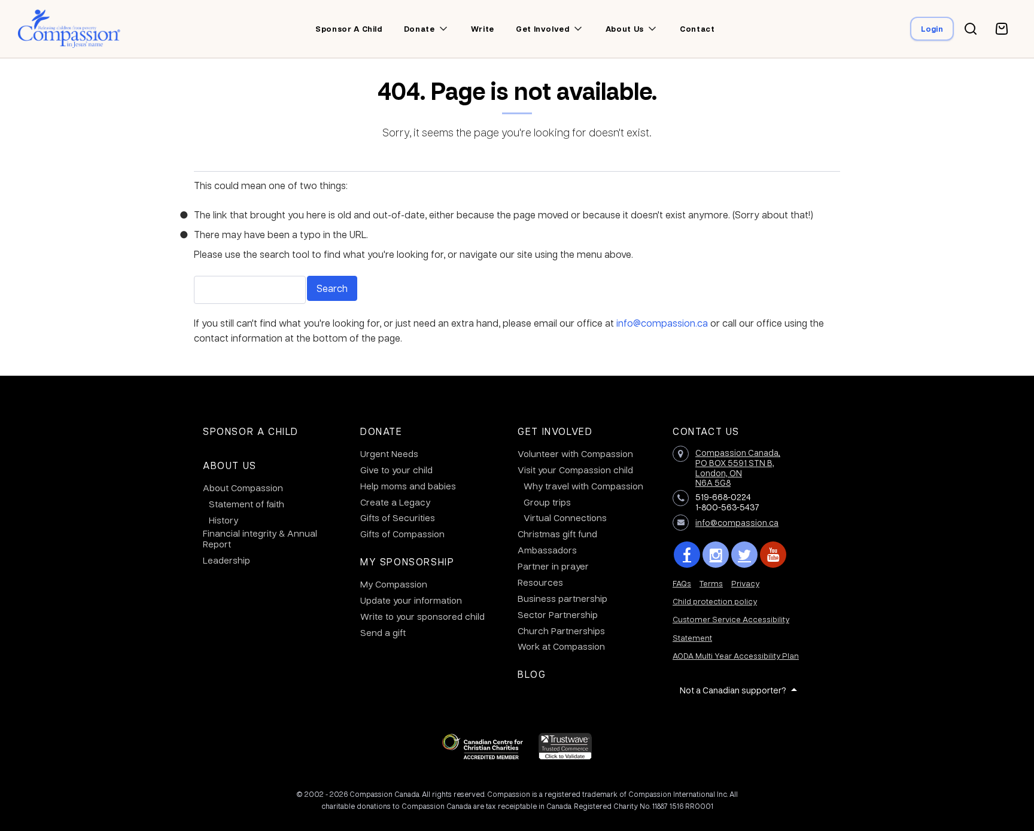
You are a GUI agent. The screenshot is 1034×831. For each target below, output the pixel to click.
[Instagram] (715, 554)
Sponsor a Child (251, 431)
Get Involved (555, 431)
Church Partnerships (561, 630)
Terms (711, 583)
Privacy (745, 583)
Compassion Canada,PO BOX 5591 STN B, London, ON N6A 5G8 (737, 467)
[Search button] (970, 28)
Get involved (543, 28)
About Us (230, 465)
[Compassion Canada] (69, 29)
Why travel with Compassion (583, 485)
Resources (540, 582)
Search (332, 288)
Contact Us (706, 431)
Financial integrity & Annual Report (260, 538)
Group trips (547, 502)
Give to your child (396, 469)
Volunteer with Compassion (575, 453)
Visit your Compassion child (575, 469)
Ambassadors (547, 549)
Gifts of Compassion (402, 533)
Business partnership (562, 598)
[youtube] (773, 554)
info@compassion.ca (662, 322)
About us (625, 28)
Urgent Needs (389, 453)
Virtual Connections (565, 517)
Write (482, 28)
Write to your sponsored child (422, 616)
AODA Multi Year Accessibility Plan (736, 655)
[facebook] (687, 554)
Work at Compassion (561, 646)
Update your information (411, 600)
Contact (697, 28)
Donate (419, 28)
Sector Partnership (558, 614)
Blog (532, 674)
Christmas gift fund (557, 533)
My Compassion (393, 584)
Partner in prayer (553, 566)
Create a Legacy (395, 502)
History (223, 520)
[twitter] (744, 554)
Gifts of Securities (397, 517)
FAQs (682, 583)
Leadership (226, 560)
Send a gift (383, 632)
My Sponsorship (407, 561)
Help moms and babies (408, 485)
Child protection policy (715, 601)
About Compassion (243, 487)
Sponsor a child (348, 28)
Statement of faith (246, 503)
